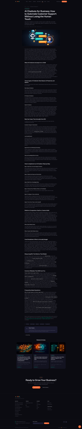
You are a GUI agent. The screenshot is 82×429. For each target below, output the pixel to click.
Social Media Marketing (18, 407)
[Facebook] (64, 422)
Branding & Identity (17, 410)
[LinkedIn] (66, 422)
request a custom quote (46, 318)
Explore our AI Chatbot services (46, 317)
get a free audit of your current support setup (34, 318)
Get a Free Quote (36, 387)
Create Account (49, 409)
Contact (48, 1)
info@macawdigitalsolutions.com (20, 421)
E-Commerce (17, 411)
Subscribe (46, 423)
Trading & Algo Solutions (18, 414)
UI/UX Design (17, 413)
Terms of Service (49, 404)
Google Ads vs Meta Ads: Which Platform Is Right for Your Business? (57, 358)
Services (30, 1)
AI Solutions (27, 406)
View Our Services (45, 387)
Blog (42, 1)
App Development (17, 408)
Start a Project (64, 1)
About (45, 1)
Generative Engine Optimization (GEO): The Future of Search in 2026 (40, 358)
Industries (34, 1)
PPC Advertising (17, 405)
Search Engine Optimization (19, 404)
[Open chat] (79, 426)
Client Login (59, 1)
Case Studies (39, 1)
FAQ (37, 408)
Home (27, 1)
